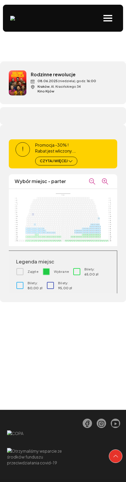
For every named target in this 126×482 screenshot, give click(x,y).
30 (80, 230)
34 (88, 228)
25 (71, 236)
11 (37, 240)
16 (54, 232)
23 (60, 240)
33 (86, 228)
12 (39, 240)
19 (60, 236)
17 (56, 236)
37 (93, 228)
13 (41, 240)
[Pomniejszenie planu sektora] (92, 181)
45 (101, 240)
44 (99, 240)
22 (58, 240)
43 (97, 240)
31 (82, 228)
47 (105, 240)
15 (52, 232)
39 (98, 218)
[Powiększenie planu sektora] (104, 181)
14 (50, 232)
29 (71, 240)
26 (73, 236)
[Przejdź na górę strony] (115, 456)
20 (54, 240)
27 (75, 230)
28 (77, 230)
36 (92, 228)
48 (107, 240)
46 (103, 240)
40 (99, 228)
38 (88, 240)
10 (43, 228)
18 (58, 236)
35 (90, 228)
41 (94, 240)
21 (56, 240)
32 (84, 228)
